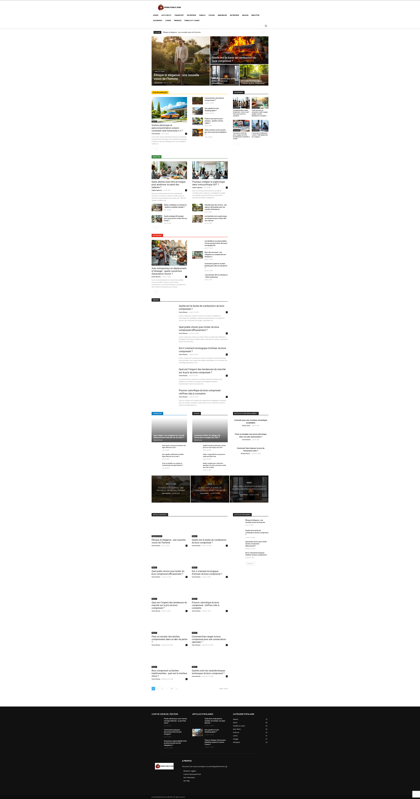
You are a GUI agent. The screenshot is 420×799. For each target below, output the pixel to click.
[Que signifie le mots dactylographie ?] (197, 111)
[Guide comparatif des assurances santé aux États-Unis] (196, 456)
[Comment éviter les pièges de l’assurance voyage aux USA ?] (210, 430)
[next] (265, 32)
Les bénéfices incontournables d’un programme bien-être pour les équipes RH (216, 243)
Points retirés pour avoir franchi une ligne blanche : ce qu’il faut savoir (175, 721)
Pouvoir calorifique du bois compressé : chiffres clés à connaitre (205, 605)
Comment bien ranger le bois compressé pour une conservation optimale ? (209, 639)
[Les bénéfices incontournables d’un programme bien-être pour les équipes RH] (197, 243)
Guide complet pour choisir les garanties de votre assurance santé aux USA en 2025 (214, 465)
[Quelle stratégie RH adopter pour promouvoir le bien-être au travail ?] (157, 219)
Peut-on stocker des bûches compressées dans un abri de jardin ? (169, 639)
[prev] (261, 32)
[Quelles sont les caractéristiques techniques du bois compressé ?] (210, 659)
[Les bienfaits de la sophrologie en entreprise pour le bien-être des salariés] (197, 219)
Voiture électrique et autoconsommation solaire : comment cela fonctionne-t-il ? (167, 128)
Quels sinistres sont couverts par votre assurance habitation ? (216, 132)
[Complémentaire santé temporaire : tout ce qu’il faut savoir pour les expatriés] (241, 103)
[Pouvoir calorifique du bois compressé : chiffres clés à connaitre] (164, 397)
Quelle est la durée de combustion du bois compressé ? (209, 541)
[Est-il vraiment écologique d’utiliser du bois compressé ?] (254, 75)
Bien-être (154, 178)
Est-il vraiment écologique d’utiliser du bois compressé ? (207, 572)
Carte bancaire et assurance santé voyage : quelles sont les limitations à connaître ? (260, 113)
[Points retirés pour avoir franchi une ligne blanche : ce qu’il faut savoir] (157, 721)
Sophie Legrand (157, 190)
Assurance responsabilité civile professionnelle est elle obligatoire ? (175, 743)
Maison (215, 54)
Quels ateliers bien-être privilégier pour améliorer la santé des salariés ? (169, 185)
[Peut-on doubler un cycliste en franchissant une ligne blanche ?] (156, 465)
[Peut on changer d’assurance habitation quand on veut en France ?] (197, 743)
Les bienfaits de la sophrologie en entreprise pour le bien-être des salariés (216, 218)
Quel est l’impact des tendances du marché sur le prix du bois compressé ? (169, 605)
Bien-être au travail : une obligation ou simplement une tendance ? (215, 254)
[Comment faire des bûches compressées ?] (197, 100)
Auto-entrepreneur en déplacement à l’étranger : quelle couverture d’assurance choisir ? (169, 271)
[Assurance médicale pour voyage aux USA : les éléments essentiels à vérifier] (241, 125)
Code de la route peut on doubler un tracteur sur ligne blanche (215, 721)
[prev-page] (153, 148)
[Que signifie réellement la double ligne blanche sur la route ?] (156, 456)
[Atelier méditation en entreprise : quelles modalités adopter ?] (157, 207)
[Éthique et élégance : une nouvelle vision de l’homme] (181, 61)
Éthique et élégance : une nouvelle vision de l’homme (182, 32)
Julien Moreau (156, 276)
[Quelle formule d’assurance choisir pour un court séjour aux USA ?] (196, 448)
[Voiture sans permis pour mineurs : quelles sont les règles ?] (197, 121)
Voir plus (250, 564)
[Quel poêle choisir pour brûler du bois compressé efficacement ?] (224, 75)
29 (171, 689)
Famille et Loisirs (160, 71)
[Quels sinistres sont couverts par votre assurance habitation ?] (197, 132)
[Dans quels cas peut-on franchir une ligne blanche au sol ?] (156, 448)
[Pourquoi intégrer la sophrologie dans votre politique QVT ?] (210, 170)
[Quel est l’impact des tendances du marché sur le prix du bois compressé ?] (164, 376)
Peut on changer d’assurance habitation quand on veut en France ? (215, 742)
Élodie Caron (198, 440)
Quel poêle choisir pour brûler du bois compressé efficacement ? (168, 572)
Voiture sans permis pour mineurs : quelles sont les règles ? (214, 121)
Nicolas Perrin (158, 440)
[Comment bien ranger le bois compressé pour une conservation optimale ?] (210, 625)
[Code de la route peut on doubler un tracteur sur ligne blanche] (197, 721)
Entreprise (155, 264)
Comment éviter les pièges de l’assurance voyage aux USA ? (207, 436)
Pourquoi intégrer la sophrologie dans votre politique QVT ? (208, 183)
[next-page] (156, 148)
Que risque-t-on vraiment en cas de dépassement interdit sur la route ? (168, 436)
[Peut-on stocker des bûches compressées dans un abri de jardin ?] (169, 625)
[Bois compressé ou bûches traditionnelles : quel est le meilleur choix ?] (169, 659)
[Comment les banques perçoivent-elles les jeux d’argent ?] (157, 732)
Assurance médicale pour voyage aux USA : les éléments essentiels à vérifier (241, 135)
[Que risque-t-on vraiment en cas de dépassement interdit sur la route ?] (169, 430)
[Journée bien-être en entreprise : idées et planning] (197, 277)
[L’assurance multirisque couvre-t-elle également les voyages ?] (260, 125)
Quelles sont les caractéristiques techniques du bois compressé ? (208, 672)
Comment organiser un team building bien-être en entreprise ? (216, 266)
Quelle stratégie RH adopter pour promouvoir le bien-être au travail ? (175, 218)
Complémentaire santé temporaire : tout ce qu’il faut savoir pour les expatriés (241, 113)
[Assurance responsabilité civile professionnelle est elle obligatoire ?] (157, 743)
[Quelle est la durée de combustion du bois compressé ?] (239, 50)
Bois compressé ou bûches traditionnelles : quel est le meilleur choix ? (169, 673)
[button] (265, 25)
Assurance (237, 107)
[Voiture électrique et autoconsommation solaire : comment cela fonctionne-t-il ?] (169, 109)
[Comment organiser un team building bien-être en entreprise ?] (197, 266)
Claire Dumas (156, 133)
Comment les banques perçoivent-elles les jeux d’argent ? (173, 732)
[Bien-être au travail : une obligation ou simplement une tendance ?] (197, 255)
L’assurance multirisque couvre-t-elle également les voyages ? (260, 135)
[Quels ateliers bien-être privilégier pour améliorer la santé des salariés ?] (169, 170)
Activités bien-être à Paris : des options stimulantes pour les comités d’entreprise (216, 207)
